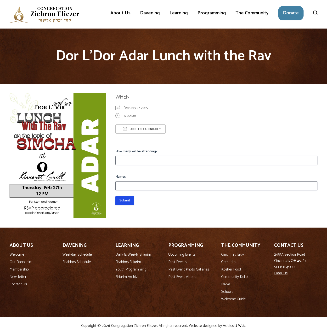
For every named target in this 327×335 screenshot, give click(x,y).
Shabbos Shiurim (128, 262)
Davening (150, 13)
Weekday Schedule (77, 254)
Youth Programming (131, 269)
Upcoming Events (181, 254)
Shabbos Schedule (76, 262)
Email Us (281, 273)
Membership (19, 269)
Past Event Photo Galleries (188, 269)
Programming (211, 13)
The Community (252, 13)
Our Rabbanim (21, 262)
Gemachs (228, 262)
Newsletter (18, 277)
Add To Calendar (144, 129)
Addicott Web (234, 326)
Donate (291, 13)
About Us (120, 13)
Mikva (225, 284)
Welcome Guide (233, 299)
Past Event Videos (182, 277)
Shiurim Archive (127, 277)
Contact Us (18, 284)
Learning (178, 13)
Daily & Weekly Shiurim (133, 254)
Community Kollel (234, 277)
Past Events (177, 262)
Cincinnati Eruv (232, 254)
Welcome (17, 254)
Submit (124, 200)
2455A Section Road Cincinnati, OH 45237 (290, 257)
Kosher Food (231, 269)
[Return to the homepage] (44, 14)
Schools (227, 291)
